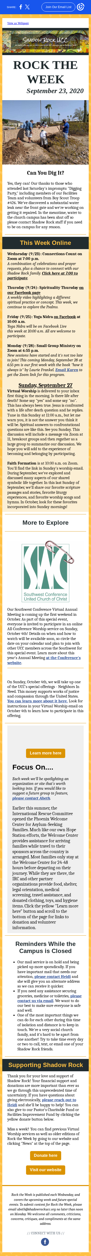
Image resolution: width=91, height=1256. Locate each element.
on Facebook (65, 317)
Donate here (45, 1155)
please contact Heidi (52, 976)
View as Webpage (18, 23)
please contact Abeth (31, 798)
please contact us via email (49, 998)
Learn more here (45, 753)
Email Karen (66, 370)
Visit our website (45, 1170)
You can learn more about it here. (37, 701)
